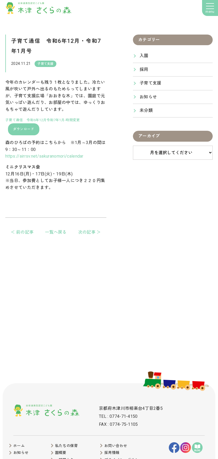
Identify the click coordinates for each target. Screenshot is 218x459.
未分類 (146, 110)
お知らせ (148, 96)
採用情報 (111, 452)
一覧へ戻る (56, 232)
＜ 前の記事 (22, 232)
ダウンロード (23, 129)
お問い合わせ (115, 446)
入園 (144, 55)
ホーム (19, 446)
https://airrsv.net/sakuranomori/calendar (44, 156)
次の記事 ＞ (89, 232)
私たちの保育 (66, 446)
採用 (144, 69)
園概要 (60, 452)
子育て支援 (150, 83)
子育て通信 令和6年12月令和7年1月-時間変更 (42, 120)
